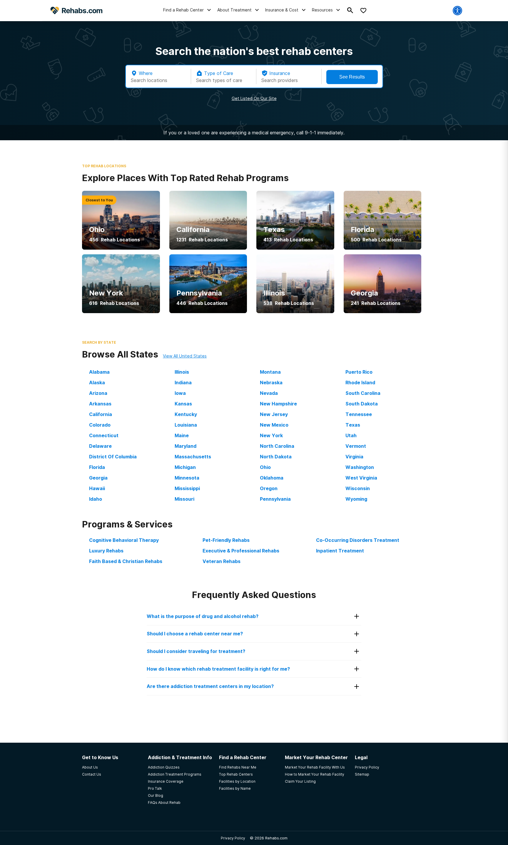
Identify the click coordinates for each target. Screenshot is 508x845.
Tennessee (358, 414)
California (100, 414)
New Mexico (274, 425)
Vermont (355, 446)
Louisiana (186, 425)
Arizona (98, 393)
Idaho (95, 499)
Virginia (354, 457)
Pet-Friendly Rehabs (226, 540)
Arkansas (100, 404)
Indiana (183, 382)
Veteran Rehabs (221, 561)
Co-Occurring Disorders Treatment (357, 540)
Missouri (184, 499)
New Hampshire (278, 404)
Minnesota (187, 478)
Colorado (100, 425)
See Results (352, 76)
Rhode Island (360, 382)
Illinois (182, 372)
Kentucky (186, 414)
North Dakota (276, 457)
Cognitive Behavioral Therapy (124, 540)
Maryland (185, 446)
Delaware (100, 446)
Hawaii (97, 488)
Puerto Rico (358, 372)
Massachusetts (193, 457)
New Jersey (274, 414)
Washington (359, 467)
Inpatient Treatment (340, 551)
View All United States (185, 355)
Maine (182, 435)
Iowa (180, 393)
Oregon (269, 488)
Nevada (269, 393)
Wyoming (356, 499)
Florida (97, 467)
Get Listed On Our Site (254, 98)
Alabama (99, 372)
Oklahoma (271, 478)
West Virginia (361, 478)
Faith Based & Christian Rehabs (125, 561)
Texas (352, 425)
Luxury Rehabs (106, 551)
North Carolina (277, 446)
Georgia (98, 478)
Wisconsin (357, 488)
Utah (351, 435)
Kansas (183, 404)
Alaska (97, 382)
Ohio (265, 467)
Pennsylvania (275, 499)
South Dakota (361, 404)
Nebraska (271, 382)
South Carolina (362, 393)
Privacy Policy (233, 838)
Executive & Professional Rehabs (241, 551)
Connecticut (103, 435)
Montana (270, 372)
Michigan (185, 467)
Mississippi (187, 488)
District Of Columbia (113, 457)
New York (271, 435)
